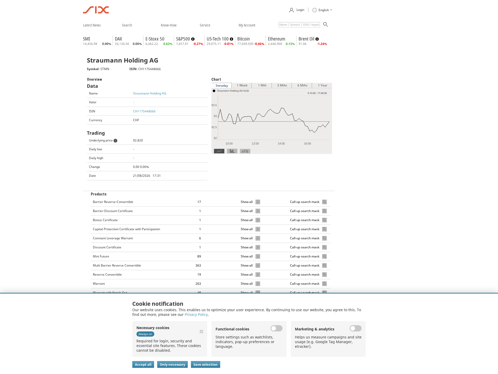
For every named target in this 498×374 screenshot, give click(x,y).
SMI (86, 39)
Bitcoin (243, 39)
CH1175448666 (144, 111)
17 (199, 202)
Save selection (205, 364)
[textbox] (299, 25)
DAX (118, 39)
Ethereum (276, 39)
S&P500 (183, 39)
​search (127, 25)
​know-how (169, 25)
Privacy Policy (196, 314)
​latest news (92, 25)
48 (199, 292)
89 (199, 256)
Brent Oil (307, 39)
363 (198, 265)
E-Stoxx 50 (155, 39)
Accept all (143, 364)
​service (205, 25)
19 (199, 274)
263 (198, 283)
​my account (247, 25)
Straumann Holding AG (149, 93)
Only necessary (172, 364)
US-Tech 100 (218, 39)
